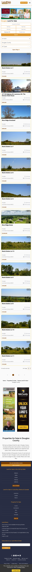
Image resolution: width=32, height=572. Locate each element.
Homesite (16, 514)
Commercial (16, 508)
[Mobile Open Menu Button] (30, 2)
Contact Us (14, 559)
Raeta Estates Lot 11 (8, 356)
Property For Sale (7, 558)
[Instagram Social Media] (14, 555)
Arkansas (16, 479)
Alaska (16, 475)
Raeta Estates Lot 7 (7, 146)
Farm (16, 510)
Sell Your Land (24, 2)
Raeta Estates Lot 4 (7, 199)
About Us (8, 559)
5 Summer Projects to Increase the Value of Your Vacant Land (14, 528)
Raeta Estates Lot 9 (7, 277)
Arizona (16, 477)
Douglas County (16, 382)
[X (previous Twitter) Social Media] (12, 555)
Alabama (16, 473)
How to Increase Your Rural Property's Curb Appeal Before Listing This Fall (15, 533)
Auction (16, 505)
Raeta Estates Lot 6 (7, 172)
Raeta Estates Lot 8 (7, 303)
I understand (16, 570)
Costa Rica (16, 493)
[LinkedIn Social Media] (20, 555)
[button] (7, 375)
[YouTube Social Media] (18, 555)
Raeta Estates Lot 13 (8, 251)
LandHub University (22, 559)
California (16, 481)
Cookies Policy (21, 567)
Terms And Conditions (23, 563)
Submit (6, 547)
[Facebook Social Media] (16, 555)
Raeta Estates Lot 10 (8, 330)
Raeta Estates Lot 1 (7, 68)
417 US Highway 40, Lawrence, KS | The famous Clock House (13, 94)
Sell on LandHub (16, 465)
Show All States (16, 485)
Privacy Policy (7, 563)
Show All (16, 518)
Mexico (16, 497)
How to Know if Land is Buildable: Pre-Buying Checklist (13, 524)
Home (4, 380)
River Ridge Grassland (8, 120)
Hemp (16, 512)
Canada (16, 495)
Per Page (25, 368)
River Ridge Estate (7, 225)
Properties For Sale (11, 380)
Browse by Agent (16, 558)
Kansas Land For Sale (23, 380)
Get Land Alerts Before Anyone (16, 463)
